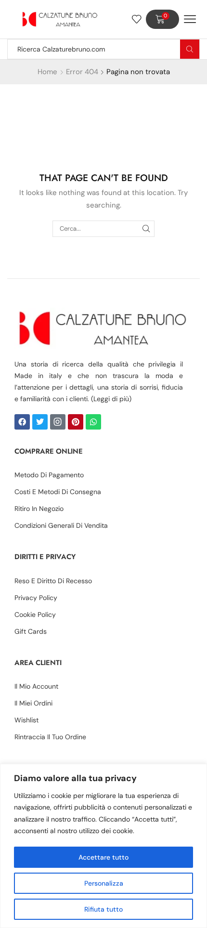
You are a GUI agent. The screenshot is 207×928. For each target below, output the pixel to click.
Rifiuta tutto (103, 909)
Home (47, 72)
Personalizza (103, 883)
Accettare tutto (103, 857)
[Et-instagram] (57, 422)
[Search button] (189, 49)
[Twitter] (40, 422)
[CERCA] (146, 229)
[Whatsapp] (93, 422)
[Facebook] (22, 422)
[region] (103, 846)
